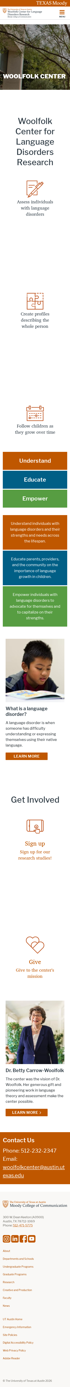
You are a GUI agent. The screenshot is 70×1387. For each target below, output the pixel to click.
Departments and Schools (18, 1259)
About (6, 1251)
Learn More (27, 756)
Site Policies (10, 1335)
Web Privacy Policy (14, 1350)
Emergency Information (17, 1327)
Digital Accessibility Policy (18, 1342)
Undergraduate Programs (18, 1266)
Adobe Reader (11, 1358)
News (6, 1305)
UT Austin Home (12, 1319)
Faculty (7, 1298)
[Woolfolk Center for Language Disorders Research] (28, 13)
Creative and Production (17, 1290)
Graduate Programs (15, 1274)
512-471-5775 (23, 1225)
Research (8, 1282)
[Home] (35, 1204)
